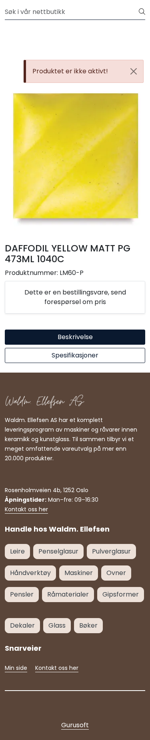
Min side (16, 668)
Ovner (116, 572)
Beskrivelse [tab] (75, 337)
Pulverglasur (111, 551)
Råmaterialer (68, 594)
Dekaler (22, 625)
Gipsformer (120, 594)
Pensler (22, 594)
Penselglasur (58, 551)
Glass (57, 625)
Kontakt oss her (26, 509)
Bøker (88, 625)
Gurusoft (75, 725)
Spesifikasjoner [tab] (75, 355)
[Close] (133, 71)
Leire (17, 551)
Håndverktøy (30, 572)
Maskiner (78, 572)
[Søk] (142, 12)
